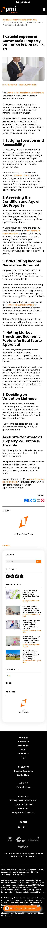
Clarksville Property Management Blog (19, 20)
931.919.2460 (24, 2)
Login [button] (23, 757)
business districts (22, 175)
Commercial (23, 753)
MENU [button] (44, 9)
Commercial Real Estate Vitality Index (25, 92)
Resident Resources (23, 771)
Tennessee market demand (20, 304)
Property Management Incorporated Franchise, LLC (27, 855)
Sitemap (7, 874)
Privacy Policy (18, 874)
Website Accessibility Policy (34, 892)
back (7, 545)
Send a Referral (24, 787)
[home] (9, 9)
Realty (23, 749)
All (9, 675)
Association (23, 745)
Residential (23, 741)
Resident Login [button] (23, 775)
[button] (8, 576)
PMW (37, 872)
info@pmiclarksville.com (23, 812)
